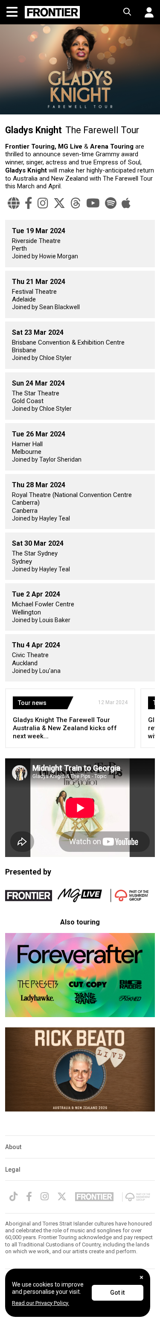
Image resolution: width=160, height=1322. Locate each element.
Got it (117, 1292)
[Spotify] (110, 203)
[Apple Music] (126, 203)
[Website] (14, 203)
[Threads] (75, 203)
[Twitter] (62, 1196)
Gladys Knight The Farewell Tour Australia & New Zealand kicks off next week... (65, 728)
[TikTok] (13, 1196)
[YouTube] (93, 203)
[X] (59, 203)
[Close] (141, 1277)
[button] (146, 12)
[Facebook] (28, 203)
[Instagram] (43, 203)
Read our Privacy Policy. (40, 1303)
